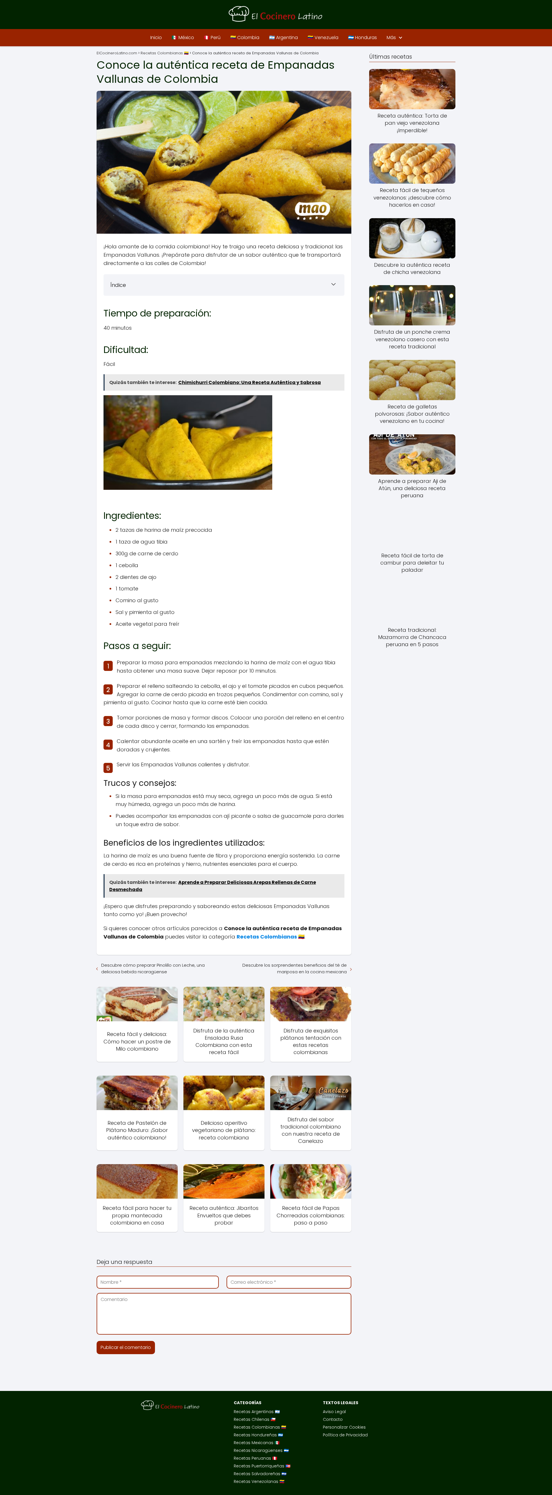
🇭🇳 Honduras (362, 37)
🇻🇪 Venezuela (323, 37)
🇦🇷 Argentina (283, 37)
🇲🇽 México (183, 37)
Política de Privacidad (345, 1435)
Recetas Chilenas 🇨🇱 (254, 1419)
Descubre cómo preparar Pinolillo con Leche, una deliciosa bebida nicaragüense (153, 968)
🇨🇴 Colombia (244, 37)
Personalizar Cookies (344, 1427)
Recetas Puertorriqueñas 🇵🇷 (262, 1466)
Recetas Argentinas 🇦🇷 (257, 1412)
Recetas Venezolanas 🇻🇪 (259, 1481)
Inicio (156, 37)
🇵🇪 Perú (212, 37)
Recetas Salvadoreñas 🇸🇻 (260, 1474)
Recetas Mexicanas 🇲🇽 (256, 1443)
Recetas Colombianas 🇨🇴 (260, 1427)
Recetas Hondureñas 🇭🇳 (258, 1435)
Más (391, 37)
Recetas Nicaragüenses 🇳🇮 (261, 1450)
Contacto (333, 1419)
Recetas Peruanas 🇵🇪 (255, 1458)
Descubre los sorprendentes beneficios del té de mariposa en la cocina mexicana (294, 968)
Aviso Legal (334, 1412)
